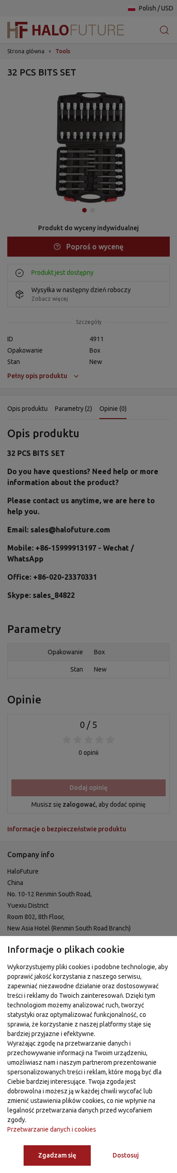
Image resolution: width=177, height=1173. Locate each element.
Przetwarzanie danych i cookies (51, 1129)
